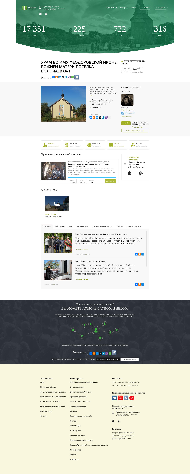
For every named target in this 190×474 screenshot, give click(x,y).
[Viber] (69, 77)
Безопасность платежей (50, 402)
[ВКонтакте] (53, 77)
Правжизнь (137, 127)
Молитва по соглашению (80, 402)
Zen (131, 397)
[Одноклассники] (56, 77)
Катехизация (75, 426)
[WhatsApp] (72, 77)
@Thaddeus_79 (130, 113)
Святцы (73, 421)
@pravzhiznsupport (126, 433)
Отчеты (43, 416)
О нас (134, 8)
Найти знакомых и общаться (135, 130)
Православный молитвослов (128, 412)
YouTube (120, 397)
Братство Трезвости (78, 397)
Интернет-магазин (77, 387)
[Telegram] (76, 77)
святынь (79, 30)
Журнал (73, 411)
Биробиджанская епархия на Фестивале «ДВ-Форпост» (101, 234)
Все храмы (124, 8)
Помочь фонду (46, 411)
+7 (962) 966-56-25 (127, 436)
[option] (63, 104)
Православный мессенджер (81, 440)
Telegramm (126, 397)
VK (114, 397)
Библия (73, 455)
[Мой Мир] (59, 77)
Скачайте (116, 406)
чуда (120, 30)
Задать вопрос (126, 117)
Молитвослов (75, 450)
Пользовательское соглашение (53, 397)
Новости (47, 226)
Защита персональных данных (53, 392)
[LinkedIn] (66, 77)
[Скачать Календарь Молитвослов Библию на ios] (42, 14)
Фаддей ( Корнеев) (127, 110)
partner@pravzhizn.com (121, 439)
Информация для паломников (129, 226)
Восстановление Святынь (80, 392)
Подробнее (110, 181)
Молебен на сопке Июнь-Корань (90, 261)
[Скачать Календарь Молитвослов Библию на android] (48, 14)
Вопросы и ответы (77, 435)
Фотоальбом (49, 190)
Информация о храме (63, 226)
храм (33, 30)
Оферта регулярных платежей (52, 406)
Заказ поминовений (78, 406)
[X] (63, 77)
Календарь (74, 459)
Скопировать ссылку (129, 359)
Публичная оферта (48, 387)
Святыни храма (82, 226)
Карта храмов (75, 431)
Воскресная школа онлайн (81, 416)
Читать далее (81, 249)
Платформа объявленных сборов (84, 382)
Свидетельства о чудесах (103, 226)
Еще (91, 95)
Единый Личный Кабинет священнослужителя (89, 445)
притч (160, 30)
